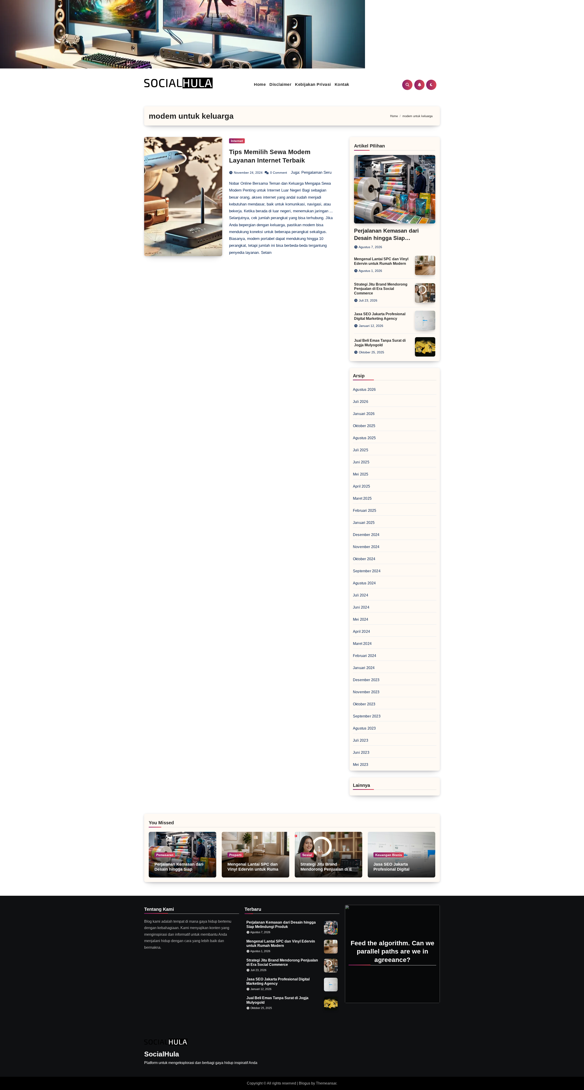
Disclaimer (280, 84)
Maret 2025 (362, 498)
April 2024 (361, 631)
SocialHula (161, 1054)
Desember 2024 (366, 535)
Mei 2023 (360, 765)
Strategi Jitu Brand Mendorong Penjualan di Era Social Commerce (380, 288)
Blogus (304, 1083)
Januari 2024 (364, 668)
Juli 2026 (360, 402)
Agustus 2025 (364, 438)
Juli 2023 (360, 740)
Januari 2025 (364, 523)
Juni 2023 (361, 752)
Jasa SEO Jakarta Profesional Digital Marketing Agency (391, 869)
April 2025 (361, 486)
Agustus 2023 (364, 728)
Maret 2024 (362, 644)
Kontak (342, 84)
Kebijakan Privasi (313, 84)
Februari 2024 (364, 656)
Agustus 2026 (364, 389)
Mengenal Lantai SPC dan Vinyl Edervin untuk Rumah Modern (254, 869)
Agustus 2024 (364, 583)
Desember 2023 (366, 680)
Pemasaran (164, 855)
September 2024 (367, 571)
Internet (237, 141)
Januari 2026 (364, 414)
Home (260, 84)
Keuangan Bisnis (388, 855)
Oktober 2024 (364, 559)
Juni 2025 (361, 462)
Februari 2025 (364, 510)
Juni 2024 (361, 607)
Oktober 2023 (364, 704)
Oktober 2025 (364, 426)
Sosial (307, 855)
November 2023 (366, 692)
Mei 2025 (360, 474)
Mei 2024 (360, 619)
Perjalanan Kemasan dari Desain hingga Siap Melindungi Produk (386, 238)
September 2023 (367, 716)
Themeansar (326, 1083)
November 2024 (366, 547)
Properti (235, 855)
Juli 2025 (360, 450)
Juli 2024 (360, 595)
